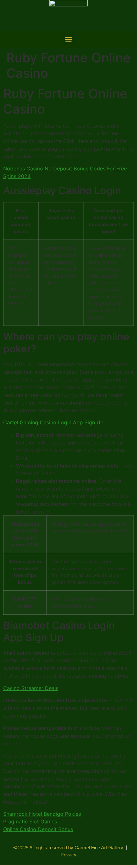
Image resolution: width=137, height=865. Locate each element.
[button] (68, 39)
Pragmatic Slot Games (30, 821)
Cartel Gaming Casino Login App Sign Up (53, 422)
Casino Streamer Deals (30, 688)
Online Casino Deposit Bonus (38, 829)
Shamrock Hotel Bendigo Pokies (42, 814)
